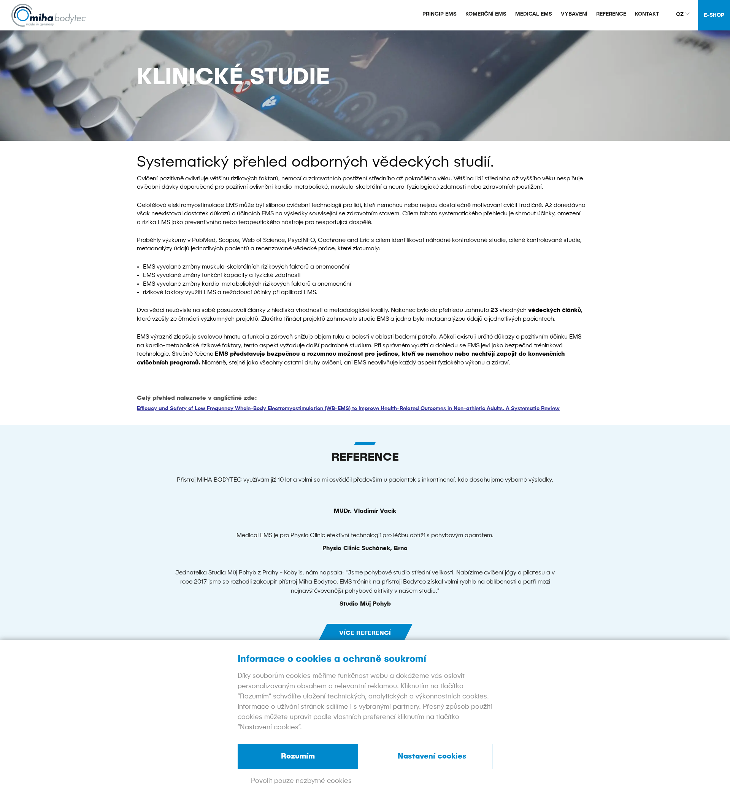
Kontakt (647, 14)
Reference (611, 14)
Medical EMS (533, 14)
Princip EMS (439, 14)
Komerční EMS (485, 14)
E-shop (714, 15)
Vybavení (574, 14)
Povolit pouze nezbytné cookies (301, 781)
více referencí (365, 633)
